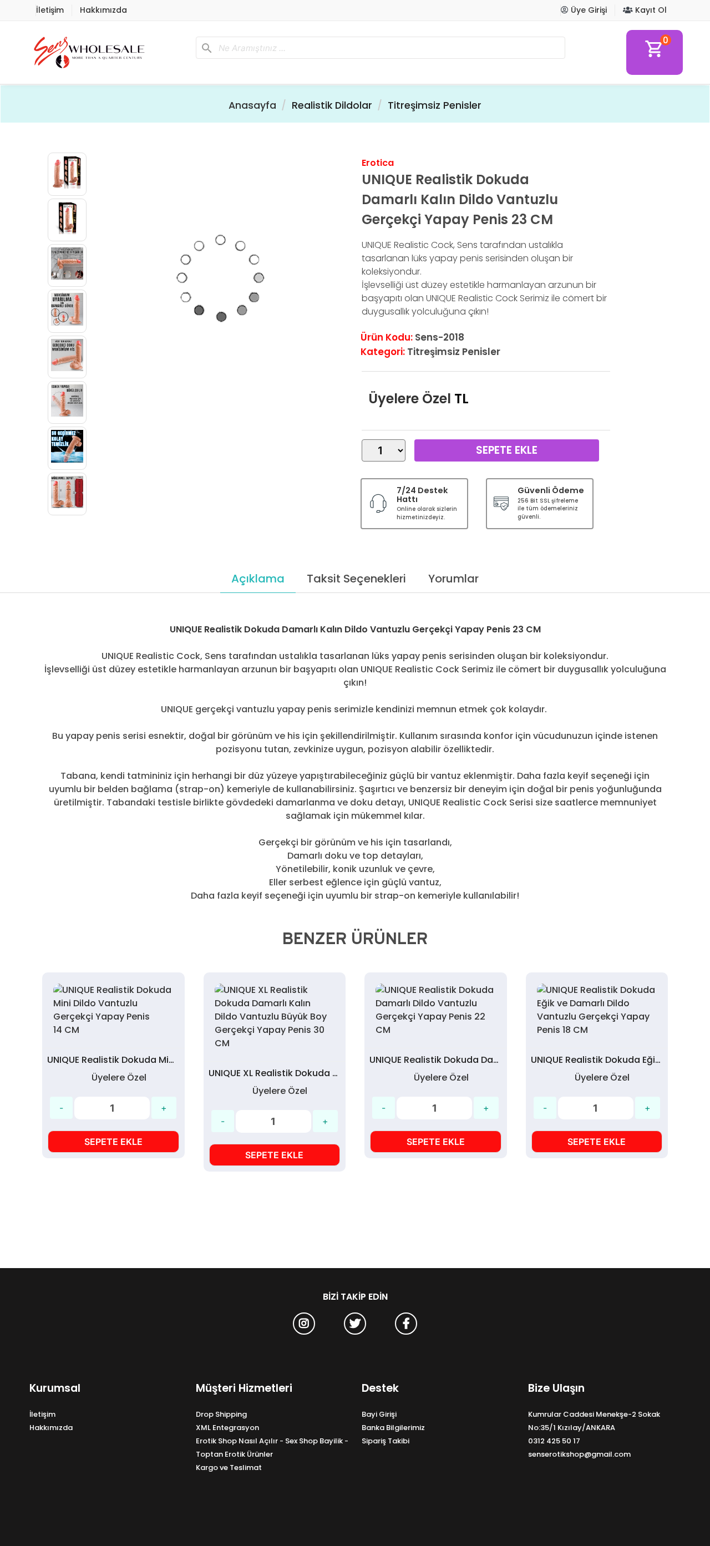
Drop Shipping (221, 1414)
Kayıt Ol (650, 10)
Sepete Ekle (506, 450)
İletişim (50, 10)
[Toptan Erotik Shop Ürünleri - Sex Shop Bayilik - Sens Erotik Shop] (108, 52)
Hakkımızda (103, 10)
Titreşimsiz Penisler (434, 105)
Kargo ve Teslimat (229, 1467)
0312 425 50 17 (554, 1441)
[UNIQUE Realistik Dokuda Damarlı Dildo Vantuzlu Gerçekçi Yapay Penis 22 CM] (435, 1010)
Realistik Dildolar (332, 105)
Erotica (378, 162)
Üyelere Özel (409, 398)
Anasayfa (252, 105)
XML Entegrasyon (227, 1427)
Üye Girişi (588, 10)
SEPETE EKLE (113, 1141)
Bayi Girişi (379, 1414)
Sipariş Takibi (385, 1441)
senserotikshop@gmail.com (579, 1454)
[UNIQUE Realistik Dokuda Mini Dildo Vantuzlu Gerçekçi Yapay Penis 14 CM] (113, 1010)
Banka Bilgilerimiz (393, 1427)
